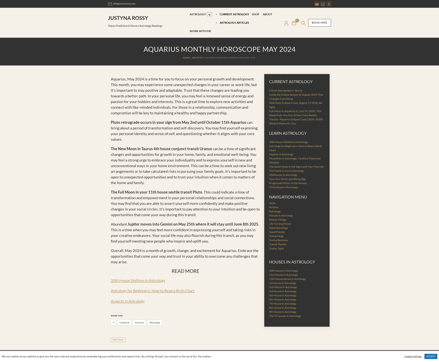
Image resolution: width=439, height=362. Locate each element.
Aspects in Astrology (128, 301)
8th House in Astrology (282, 307)
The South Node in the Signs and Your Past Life (296, 166)
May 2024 (118, 339)
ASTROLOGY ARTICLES (234, 22)
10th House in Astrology (283, 270)
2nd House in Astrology (283, 287)
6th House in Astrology (282, 299)
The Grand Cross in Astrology (286, 170)
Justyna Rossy (128, 18)
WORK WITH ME (200, 31)
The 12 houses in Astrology (285, 315)
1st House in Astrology (282, 283)
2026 (272, 203)
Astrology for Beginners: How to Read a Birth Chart (152, 290)
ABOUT (267, 14)
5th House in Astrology (282, 295)
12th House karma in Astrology (287, 278)
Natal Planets (277, 231)
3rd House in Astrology (282, 291)
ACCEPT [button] (430, 356)
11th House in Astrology (283, 187)
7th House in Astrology (282, 303)
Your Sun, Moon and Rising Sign (287, 178)
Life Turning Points (280, 223)
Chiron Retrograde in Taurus (285, 90)
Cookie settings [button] (413, 356)
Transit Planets (278, 244)
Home (186, 57)
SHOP (255, 14)
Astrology (275, 211)
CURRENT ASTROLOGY (234, 14)
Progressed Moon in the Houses (288, 183)
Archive (197, 57)
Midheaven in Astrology (283, 174)
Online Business (278, 240)
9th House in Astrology (282, 311)
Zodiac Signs (276, 248)
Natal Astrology (278, 227)
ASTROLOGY (198, 14)
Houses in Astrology (281, 215)
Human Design (278, 219)
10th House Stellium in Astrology (138, 280)
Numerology (276, 236)
